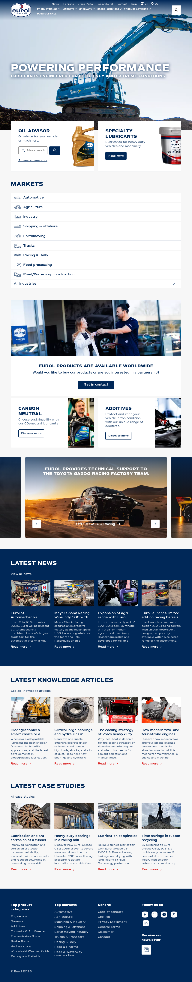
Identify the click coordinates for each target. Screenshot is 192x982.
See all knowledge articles (31, 691)
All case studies (23, 796)
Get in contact (96, 384)
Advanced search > (32, 160)
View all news (21, 574)
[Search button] (176, 10)
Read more (19, 646)
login (134, 4)
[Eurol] (23, 10)
